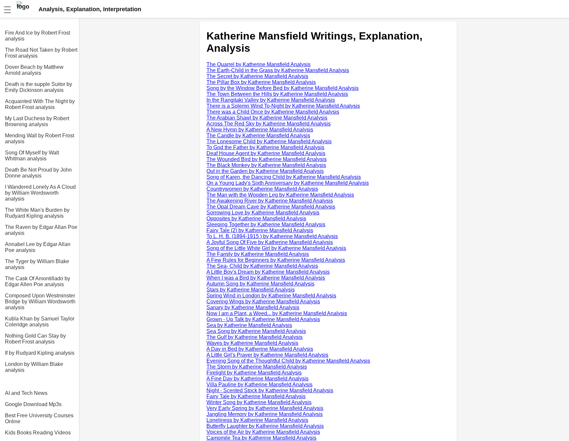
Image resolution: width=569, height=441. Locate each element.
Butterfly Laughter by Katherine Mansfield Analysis (265, 426)
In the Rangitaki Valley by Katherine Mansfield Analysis (270, 100)
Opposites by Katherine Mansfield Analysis (256, 218)
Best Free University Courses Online (39, 418)
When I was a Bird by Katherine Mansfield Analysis (265, 278)
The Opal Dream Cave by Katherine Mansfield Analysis (270, 206)
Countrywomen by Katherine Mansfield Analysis (262, 189)
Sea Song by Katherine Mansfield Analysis (256, 331)
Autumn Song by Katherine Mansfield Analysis (260, 284)
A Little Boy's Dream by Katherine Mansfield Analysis (268, 272)
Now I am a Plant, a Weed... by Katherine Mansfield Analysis (276, 313)
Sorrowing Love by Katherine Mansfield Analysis (262, 212)
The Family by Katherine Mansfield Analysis (257, 254)
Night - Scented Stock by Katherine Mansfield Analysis (269, 390)
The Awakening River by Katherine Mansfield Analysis (269, 201)
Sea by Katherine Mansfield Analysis (249, 325)
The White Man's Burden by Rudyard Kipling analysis (37, 213)
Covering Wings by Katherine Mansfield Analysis (263, 301)
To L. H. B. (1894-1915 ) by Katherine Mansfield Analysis (272, 236)
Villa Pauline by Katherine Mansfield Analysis (259, 384)
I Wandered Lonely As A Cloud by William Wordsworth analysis (40, 193)
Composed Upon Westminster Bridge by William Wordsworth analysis (40, 301)
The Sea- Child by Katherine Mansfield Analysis (262, 266)
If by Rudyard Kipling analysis (39, 353)
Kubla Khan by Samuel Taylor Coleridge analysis (39, 321)
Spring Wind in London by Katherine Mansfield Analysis (271, 295)
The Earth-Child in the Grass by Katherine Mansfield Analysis (277, 70)
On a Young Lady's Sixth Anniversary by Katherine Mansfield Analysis (287, 183)
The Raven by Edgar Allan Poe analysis (41, 230)
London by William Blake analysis (34, 367)
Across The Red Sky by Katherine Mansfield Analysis (268, 123)
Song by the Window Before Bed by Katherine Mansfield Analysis (282, 88)
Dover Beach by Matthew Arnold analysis (34, 70)
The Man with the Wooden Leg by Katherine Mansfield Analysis (280, 195)
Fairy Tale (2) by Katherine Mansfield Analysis (259, 230)
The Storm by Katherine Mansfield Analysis (256, 367)
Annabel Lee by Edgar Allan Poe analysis (37, 247)
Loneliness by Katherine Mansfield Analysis (257, 420)
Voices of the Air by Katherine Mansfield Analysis (263, 432)
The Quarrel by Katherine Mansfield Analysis (258, 64)
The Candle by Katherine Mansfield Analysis (258, 135)
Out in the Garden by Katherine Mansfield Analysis (265, 171)
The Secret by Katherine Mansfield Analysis (257, 76)
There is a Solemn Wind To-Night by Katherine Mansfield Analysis (283, 106)
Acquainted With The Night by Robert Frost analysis (40, 104)
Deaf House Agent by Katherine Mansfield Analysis (265, 153)
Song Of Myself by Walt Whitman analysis (32, 155)
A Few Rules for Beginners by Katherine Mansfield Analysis (275, 260)
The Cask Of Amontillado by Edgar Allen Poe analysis (37, 281)
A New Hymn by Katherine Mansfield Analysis (259, 129)
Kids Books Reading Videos (38, 432)
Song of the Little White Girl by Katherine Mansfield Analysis (276, 248)
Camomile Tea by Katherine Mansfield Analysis (261, 438)
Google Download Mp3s (33, 404)
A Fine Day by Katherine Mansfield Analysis (257, 378)
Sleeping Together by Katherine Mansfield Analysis (265, 224)
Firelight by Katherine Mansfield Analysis (254, 372)
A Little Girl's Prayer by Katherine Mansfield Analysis (267, 355)
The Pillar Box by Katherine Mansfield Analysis (261, 82)
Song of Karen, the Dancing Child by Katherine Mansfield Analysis (283, 177)
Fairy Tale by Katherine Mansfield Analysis (256, 396)
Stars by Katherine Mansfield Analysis (250, 289)
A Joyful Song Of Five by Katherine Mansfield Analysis (269, 242)
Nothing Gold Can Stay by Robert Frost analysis (35, 339)
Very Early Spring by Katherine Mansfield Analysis (264, 408)
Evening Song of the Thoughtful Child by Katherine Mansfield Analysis (288, 361)
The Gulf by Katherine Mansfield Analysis (254, 337)
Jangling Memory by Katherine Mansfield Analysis (264, 414)
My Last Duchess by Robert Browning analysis (37, 121)
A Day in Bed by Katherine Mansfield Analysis (259, 349)
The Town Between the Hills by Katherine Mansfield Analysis (277, 94)
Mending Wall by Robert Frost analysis (39, 138)
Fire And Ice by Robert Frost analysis (37, 35)
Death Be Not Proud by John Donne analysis (38, 173)
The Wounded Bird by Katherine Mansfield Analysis (266, 159)
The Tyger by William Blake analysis (37, 264)
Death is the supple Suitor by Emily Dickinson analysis (38, 87)
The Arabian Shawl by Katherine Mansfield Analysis (266, 118)
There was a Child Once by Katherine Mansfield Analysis (272, 112)
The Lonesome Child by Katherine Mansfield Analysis (269, 141)
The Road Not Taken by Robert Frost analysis (41, 53)
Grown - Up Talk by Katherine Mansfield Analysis (263, 319)
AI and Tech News (26, 393)
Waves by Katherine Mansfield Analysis (252, 343)
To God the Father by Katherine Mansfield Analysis (265, 147)
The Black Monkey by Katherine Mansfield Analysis (266, 165)
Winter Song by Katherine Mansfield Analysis (259, 402)
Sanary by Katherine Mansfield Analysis (252, 307)
